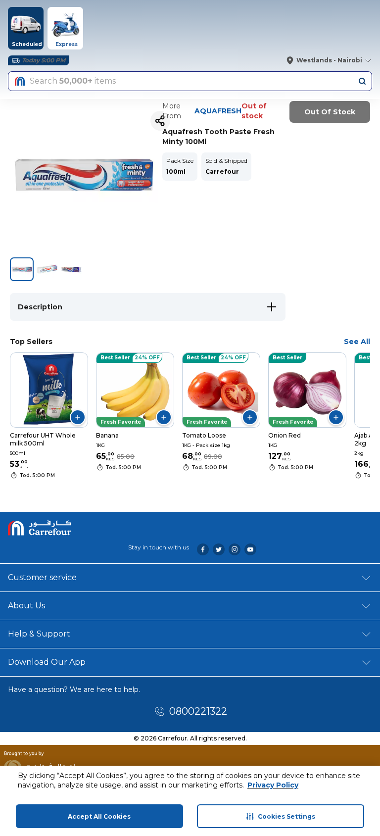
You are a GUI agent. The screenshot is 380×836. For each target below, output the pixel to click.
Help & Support (39, 634)
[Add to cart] (78, 417)
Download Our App (47, 662)
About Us (26, 605)
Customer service (42, 577)
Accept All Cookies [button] (99, 816)
